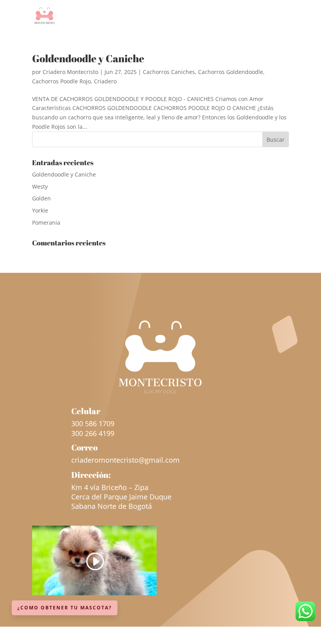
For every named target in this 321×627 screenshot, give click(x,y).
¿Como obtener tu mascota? (64, 607)
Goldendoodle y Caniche (88, 58)
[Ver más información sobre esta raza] (94, 593)
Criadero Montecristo (70, 72)
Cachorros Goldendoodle (230, 72)
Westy (40, 186)
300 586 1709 (92, 423)
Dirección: (91, 474)
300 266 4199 (92, 433)
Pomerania (46, 222)
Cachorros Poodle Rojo (61, 81)
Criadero (105, 81)
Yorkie (40, 210)
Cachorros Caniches (169, 72)
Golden (41, 198)
